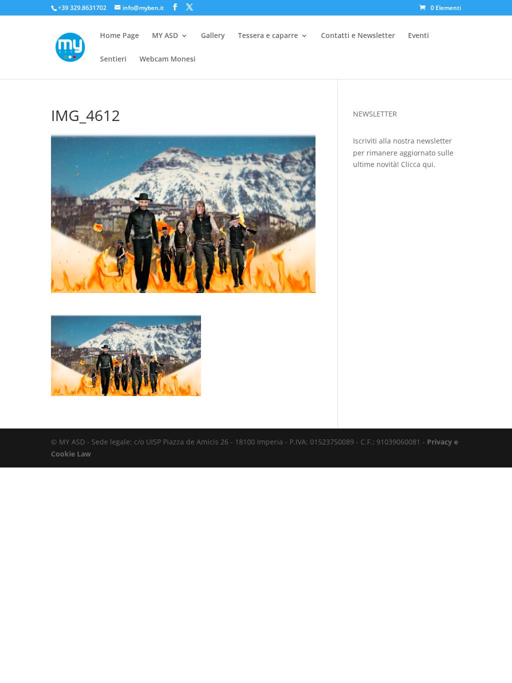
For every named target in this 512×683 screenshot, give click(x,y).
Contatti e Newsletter (358, 36)
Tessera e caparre (268, 36)
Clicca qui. (418, 164)
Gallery (213, 36)
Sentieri (113, 60)
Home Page (119, 36)
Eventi (418, 36)
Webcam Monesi (168, 60)
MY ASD (165, 36)
